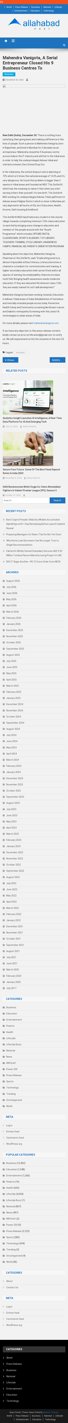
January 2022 (13, 920)
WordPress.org (14, 1144)
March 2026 (12, 611)
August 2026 (13, 581)
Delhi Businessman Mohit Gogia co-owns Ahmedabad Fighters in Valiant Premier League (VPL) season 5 (32, 488)
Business (35, 7)
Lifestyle (58, 7)
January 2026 (13, 624)
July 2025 (11, 661)
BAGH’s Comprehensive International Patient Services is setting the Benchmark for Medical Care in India (58, 360)
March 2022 (12, 908)
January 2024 (13, 772)
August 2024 (13, 729)
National (47, 7)
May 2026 (11, 599)
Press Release (21, 7)
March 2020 (12, 969)
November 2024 (14, 710)
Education (35, 11)
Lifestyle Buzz (13, 1044)
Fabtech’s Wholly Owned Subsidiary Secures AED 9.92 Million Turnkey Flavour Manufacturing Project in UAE (34, 553)
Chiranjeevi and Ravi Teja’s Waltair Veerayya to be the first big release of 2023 (12, 360)
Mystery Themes (50, 1412)
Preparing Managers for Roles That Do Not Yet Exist (33, 534)
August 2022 (13, 877)
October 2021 (13, 938)
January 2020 (13, 982)
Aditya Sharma (29, 426)
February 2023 (13, 840)
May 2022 (11, 895)
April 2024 (11, 753)
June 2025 (11, 667)
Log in (9, 1125)
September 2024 (15, 722)
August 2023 (13, 803)
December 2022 (14, 852)
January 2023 (13, 846)
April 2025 (11, 679)
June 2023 (11, 815)
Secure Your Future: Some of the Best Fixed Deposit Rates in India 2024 (31, 471)
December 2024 (14, 704)
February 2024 (13, 766)
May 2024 (11, 747)
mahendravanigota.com (46, 323)
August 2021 (13, 951)
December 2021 (14, 926)
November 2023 (14, 784)
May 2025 (11, 673)
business (20, 352)
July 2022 (11, 883)
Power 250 (11, 1069)
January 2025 (13, 698)
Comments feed (15, 1137)
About (9, 1281)
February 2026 (13, 618)
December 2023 (14, 778)
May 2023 (11, 821)
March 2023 (12, 833)
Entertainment (21, 11)
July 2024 (11, 735)
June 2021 (11, 963)
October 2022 (13, 864)
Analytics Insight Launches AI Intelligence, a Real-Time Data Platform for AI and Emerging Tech (32, 420)
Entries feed (12, 1131)
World (9, 7)
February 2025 (13, 692)
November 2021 (14, 932)
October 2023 (13, 790)
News (9, 1056)
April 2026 (11, 605)
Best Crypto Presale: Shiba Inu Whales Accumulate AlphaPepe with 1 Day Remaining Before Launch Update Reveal (35, 524)
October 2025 (13, 642)
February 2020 (13, 976)
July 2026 (11, 587)
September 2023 (15, 796)
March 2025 (12, 685)
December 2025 (14, 630)
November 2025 (14, 636)
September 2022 (15, 871)
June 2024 (11, 741)
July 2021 (11, 957)
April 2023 (11, 827)
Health (9, 1032)
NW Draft (11, 1063)
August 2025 (13, 655)
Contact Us (12, 1287)
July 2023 (11, 809)
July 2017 (11, 988)
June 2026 (11, 593)
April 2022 (11, 901)
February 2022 (13, 914)
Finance (10, 1026)
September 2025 (15, 648)
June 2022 (11, 889)
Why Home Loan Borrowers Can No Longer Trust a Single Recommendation (32, 542)
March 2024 (12, 759)
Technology (48, 11)
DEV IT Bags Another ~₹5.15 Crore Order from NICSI (33, 561)
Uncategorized (14, 1100)
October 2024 (13, 716)
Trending (11, 1094)
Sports (10, 1081)
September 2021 (15, 945)
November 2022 (14, 858)
